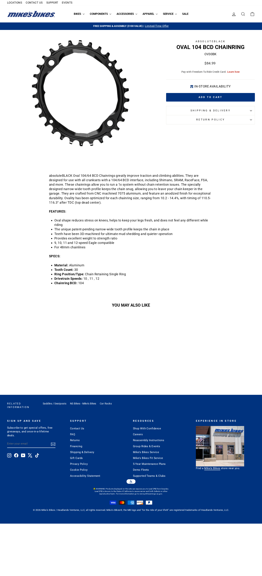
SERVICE (168, 14)
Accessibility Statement (85, 475)
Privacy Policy (79, 464)
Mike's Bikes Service (146, 452)
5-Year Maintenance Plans (149, 464)
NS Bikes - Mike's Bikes (83, 403)
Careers (138, 434)
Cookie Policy (79, 469)
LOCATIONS (14, 2)
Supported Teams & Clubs (149, 475)
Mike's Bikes (212, 468)
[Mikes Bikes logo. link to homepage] (31, 14)
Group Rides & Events (146, 446)
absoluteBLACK (211, 41)
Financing (76, 446)
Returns (75, 440)
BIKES (78, 14)
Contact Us (77, 428)
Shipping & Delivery (210, 110)
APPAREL (149, 14)
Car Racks (106, 403)
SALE (185, 14)
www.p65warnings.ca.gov (151, 494)
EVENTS (67, 2)
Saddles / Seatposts (54, 403)
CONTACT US (34, 2)
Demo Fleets (141, 469)
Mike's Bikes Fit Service (148, 458)
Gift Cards (76, 458)
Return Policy (210, 119)
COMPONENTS (99, 14)
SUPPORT (52, 2)
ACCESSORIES (126, 14)
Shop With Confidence (147, 428)
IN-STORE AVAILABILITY (212, 86)
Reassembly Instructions (148, 440)
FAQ (72, 434)
